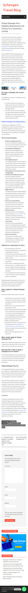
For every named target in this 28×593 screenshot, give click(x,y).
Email (7, 495)
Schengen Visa (9, 50)
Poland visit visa (13, 425)
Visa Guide (13, 421)
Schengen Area (5, 46)
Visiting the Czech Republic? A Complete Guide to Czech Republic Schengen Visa (7, 440)
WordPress (13, 589)
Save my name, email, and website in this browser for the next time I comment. (14, 514)
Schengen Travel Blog (15, 587)
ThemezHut (4, 591)
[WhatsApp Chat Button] (24, 589)
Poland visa (10, 423)
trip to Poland (19, 214)
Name (7, 487)
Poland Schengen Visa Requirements (13, 122)
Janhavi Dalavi (17, 33)
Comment (8, 466)
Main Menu (7, 17)
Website (7, 503)
